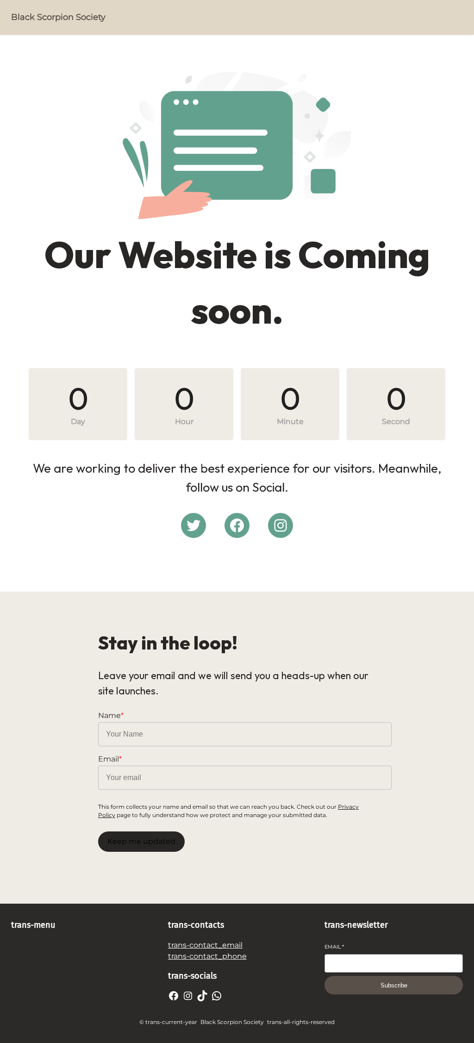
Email (334, 946)
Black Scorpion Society (58, 17)
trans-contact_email (205, 945)
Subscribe (393, 985)
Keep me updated (141, 841)
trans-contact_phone (207, 956)
